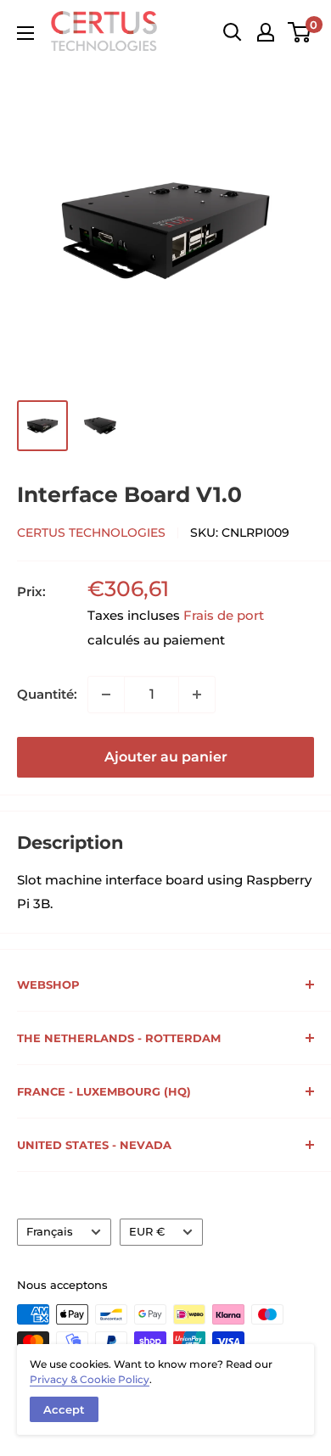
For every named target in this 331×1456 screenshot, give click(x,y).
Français (49, 1231)
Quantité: (47, 694)
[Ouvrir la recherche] (232, 32)
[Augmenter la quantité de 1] (197, 694)
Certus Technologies (91, 532)
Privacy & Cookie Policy (89, 1379)
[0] (300, 32)
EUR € (147, 1231)
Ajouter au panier (165, 757)
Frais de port (223, 615)
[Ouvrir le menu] (25, 33)
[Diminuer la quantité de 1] (106, 694)
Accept (64, 1409)
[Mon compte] (265, 32)
